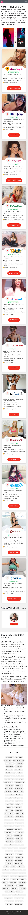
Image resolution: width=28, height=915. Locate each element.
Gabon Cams (8, 791)
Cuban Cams (10, 807)
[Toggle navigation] (26, 1)
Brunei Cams (22, 848)
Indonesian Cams (9, 779)
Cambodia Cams (18, 851)
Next (25, 608)
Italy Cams (13, 869)
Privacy (13, 913)
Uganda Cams (9, 841)
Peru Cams (5, 882)
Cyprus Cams (18, 807)
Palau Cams (23, 879)
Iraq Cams (13, 866)
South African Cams (19, 782)
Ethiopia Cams (18, 860)
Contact (8, 913)
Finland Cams (10, 829)
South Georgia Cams (18, 791)
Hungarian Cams (10, 794)
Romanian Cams (19, 816)
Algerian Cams (19, 785)
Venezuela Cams (9, 901)
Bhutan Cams (6, 848)
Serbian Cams (19, 801)
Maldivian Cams (8, 788)
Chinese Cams (19, 854)
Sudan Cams (22, 888)
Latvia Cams (5, 876)
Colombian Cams (9, 857)
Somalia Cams (6, 888)
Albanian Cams (19, 804)
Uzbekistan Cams (19, 898)
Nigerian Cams (19, 813)
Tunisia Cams (9, 769)
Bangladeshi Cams (8, 782)
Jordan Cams (6, 873)
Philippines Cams (10, 763)
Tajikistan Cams (6, 894)
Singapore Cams (18, 835)
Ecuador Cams (9, 860)
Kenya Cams (14, 873)
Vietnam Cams (19, 901)
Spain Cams (14, 888)
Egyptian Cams (9, 810)
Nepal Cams (19, 794)
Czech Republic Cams (18, 826)
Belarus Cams (8, 826)
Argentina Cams (18, 772)
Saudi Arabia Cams (9, 885)
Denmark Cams (19, 857)
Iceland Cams (18, 829)
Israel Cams (5, 869)
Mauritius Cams (22, 876)
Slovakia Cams (19, 885)
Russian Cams (7, 760)
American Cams (10, 757)
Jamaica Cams (21, 869)
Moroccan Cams (9, 785)
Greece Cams (9, 863)
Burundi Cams (9, 851)
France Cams (19, 766)
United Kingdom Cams (18, 760)
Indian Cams (19, 757)
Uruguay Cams (8, 898)
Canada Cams (19, 763)
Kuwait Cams (22, 873)
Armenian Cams (19, 823)
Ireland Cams (21, 866)
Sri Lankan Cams (19, 779)
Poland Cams (13, 882)
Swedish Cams (9, 797)
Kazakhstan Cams (9, 832)
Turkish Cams (19, 838)
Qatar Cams (9, 835)
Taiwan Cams (19, 891)
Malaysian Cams (19, 776)
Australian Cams (9, 776)
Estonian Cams (18, 810)
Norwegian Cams (9, 816)
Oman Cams (5, 879)
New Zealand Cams (9, 813)
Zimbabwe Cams (18, 904)
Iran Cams (6, 866)
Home (20, 911)
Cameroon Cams (9, 854)
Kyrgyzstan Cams (19, 832)
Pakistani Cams (14, 879)
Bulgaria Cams (9, 766)
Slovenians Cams (10, 838)
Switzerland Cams (10, 891)
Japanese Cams (9, 801)
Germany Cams (18, 769)
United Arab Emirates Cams (18, 894)
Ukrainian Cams (9, 804)
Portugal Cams (22, 882)
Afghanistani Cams (9, 823)
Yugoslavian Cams (19, 819)
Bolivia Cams (14, 848)
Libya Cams (13, 876)
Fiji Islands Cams (19, 788)
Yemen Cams (9, 904)
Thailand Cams (18, 797)
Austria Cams (18, 841)
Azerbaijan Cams (9, 844)
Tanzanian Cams (8, 819)
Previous (23, 608)
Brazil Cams (9, 772)
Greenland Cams (18, 863)
